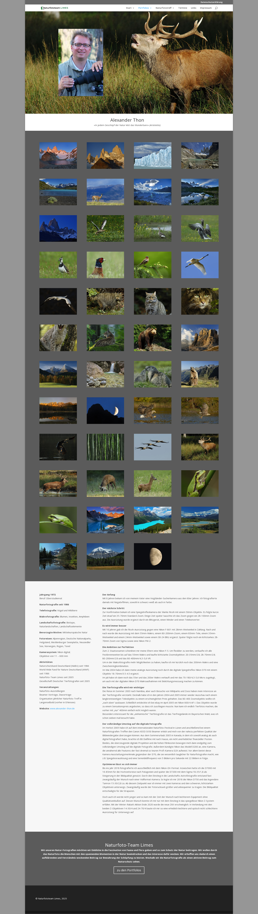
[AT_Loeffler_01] (200, 278)
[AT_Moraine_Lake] (105, 533)
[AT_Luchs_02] (58, 351)
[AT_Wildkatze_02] (152, 314)
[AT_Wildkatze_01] (105, 314)
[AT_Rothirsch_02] (105, 496)
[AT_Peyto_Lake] (152, 533)
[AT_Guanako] (105, 205)
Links (193, 8)
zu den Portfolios (129, 870)
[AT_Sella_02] (105, 423)
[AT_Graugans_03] (200, 241)
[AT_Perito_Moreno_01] (152, 205)
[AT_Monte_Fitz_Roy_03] (58, 241)
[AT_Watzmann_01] (58, 387)
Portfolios (143, 8)
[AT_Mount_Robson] (105, 569)
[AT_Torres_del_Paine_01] (200, 168)
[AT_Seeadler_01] (152, 423)
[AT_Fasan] (105, 278)
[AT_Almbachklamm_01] (105, 387)
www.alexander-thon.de (62, 708)
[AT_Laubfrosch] (200, 496)
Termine (182, 8)
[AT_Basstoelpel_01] (58, 314)
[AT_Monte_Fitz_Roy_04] (200, 205)
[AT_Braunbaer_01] (152, 351)
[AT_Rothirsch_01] (58, 496)
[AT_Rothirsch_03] (200, 460)
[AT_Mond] (152, 569)
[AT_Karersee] (58, 423)
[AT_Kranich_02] (152, 460)
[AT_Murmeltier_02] (152, 387)
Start (129, 8)
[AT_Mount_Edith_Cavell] (58, 569)
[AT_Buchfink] (152, 278)
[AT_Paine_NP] (58, 205)
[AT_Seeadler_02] (200, 423)
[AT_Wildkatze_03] (200, 314)
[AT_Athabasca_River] (200, 533)
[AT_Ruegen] (105, 460)
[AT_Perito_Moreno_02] (152, 168)
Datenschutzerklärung (211, 2)
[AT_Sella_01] (200, 351)
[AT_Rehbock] (152, 496)
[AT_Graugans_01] (105, 241)
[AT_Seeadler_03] (58, 460)
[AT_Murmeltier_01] (200, 387)
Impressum (206, 8)
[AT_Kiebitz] (58, 278)
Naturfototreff (163, 8)
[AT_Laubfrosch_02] (58, 533)
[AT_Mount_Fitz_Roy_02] (105, 168)
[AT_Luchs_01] (105, 351)
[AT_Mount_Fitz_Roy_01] (58, 168)
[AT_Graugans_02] (152, 241)
